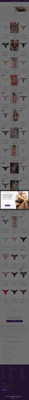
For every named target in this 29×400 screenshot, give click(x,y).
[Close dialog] (27, 192)
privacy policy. (11, 208)
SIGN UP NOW (8, 205)
